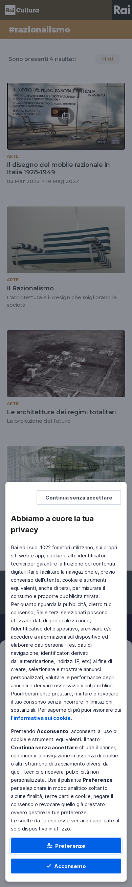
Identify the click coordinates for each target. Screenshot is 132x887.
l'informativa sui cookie (41, 718)
